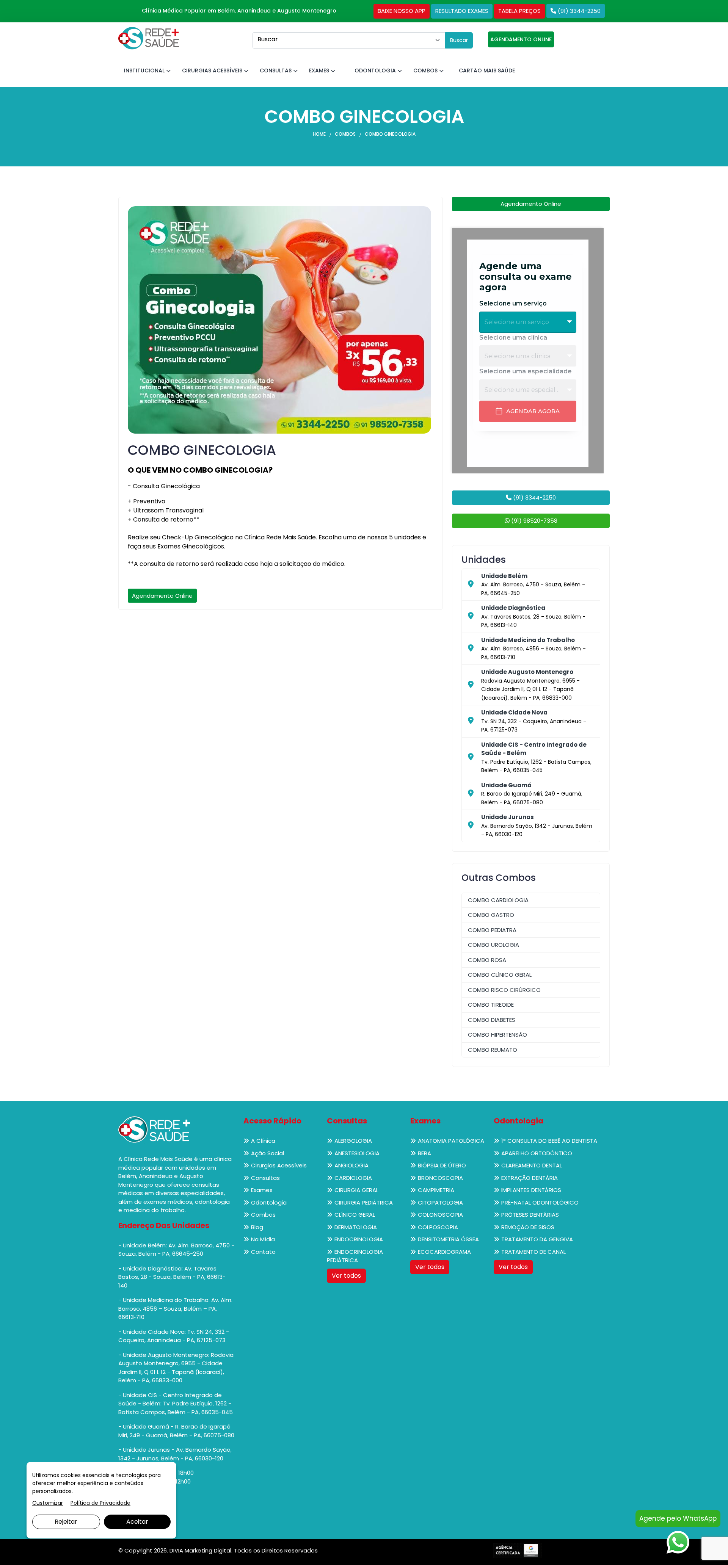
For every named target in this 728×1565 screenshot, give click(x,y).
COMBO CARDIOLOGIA (498, 900)
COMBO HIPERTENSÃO (497, 1035)
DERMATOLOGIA (355, 1227)
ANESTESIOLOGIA (357, 1153)
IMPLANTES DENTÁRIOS (531, 1190)
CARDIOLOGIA (353, 1178)
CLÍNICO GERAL (354, 1215)
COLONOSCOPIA (440, 1215)
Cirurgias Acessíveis (213, 70)
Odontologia (376, 70)
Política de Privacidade (100, 1503)
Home (319, 134)
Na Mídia (263, 1239)
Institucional (145, 70)
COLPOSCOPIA (438, 1227)
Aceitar (137, 1521)
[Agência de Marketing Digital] (518, 1550)
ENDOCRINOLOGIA (358, 1239)
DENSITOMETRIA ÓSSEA (448, 1239)
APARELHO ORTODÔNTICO (536, 1153)
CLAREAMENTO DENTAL (531, 1165)
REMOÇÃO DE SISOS (527, 1227)
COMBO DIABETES (491, 1020)
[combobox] (349, 40)
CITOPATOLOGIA (440, 1202)
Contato (263, 1252)
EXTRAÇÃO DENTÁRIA (529, 1178)
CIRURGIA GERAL (356, 1190)
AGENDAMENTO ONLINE (521, 39)
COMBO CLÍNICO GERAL (500, 975)
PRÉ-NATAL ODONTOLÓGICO (540, 1202)
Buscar (459, 40)
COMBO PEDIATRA (492, 930)
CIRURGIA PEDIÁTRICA (363, 1202)
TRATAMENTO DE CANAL (533, 1252)
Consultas (276, 70)
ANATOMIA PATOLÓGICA (451, 1141)
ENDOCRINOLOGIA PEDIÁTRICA (355, 1256)
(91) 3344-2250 (578, 11)
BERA (424, 1153)
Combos (426, 70)
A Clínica (263, 1141)
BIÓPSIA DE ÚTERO (442, 1165)
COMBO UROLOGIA (493, 945)
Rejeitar (66, 1521)
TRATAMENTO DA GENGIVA (537, 1239)
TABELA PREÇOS (519, 11)
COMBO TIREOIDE (491, 1005)
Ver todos (346, 1275)
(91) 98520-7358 (533, 521)
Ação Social (267, 1153)
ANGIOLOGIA (351, 1165)
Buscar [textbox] (267, 39)
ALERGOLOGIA (353, 1141)
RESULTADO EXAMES (461, 11)
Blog (257, 1227)
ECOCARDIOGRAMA (444, 1252)
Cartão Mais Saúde (487, 70)
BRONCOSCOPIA (440, 1178)
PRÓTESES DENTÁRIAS (530, 1215)
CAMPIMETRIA (436, 1190)
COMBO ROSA (487, 960)
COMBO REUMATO (492, 1050)
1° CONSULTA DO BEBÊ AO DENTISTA (549, 1141)
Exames (320, 70)
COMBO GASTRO (491, 915)
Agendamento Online (162, 596)
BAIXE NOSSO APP (401, 11)
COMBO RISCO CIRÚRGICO (504, 990)
